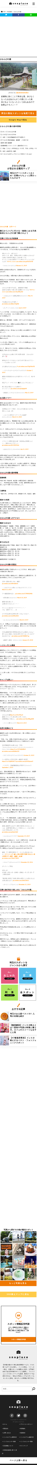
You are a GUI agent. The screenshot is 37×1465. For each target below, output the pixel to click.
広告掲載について (8, 1445)
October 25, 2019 (29, 755)
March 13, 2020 (17, 417)
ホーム (5, 1424)
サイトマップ (24, 1445)
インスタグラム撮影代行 (27, 1437)
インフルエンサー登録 (26, 1441)
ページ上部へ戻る (18, 1460)
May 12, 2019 (29, 392)
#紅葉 (20, 856)
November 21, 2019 (25, 884)
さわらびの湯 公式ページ (8, 226)
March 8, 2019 (24, 620)
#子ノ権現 (9, 856)
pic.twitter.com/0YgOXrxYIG (26, 366)
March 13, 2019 (7, 589)
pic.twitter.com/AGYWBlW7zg (20, 636)
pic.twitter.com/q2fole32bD (10, 832)
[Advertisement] (18, 36)
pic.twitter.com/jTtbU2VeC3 (21, 880)
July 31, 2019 (24, 449)
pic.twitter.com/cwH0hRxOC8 (10, 751)
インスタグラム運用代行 (10, 1437)
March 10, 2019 (22, 597)
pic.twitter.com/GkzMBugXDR (25, 719)
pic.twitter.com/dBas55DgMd (10, 304)
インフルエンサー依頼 (9, 1441)
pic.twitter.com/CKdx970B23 (10, 858)
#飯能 (15, 856)
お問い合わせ (7, 1432)
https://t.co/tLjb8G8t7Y (9, 761)
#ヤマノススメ (11, 261)
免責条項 (22, 1432)
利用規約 (22, 1428)
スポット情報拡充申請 (18, 1339)
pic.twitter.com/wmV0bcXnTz (10, 616)
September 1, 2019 (7, 767)
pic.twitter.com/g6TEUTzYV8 (25, 261)
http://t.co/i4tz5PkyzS (16, 715)
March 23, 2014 (22, 723)
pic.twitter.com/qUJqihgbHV (19, 388)
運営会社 (5, 1428)
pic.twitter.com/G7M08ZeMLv (23, 593)
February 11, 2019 (21, 265)
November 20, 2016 (27, 862)
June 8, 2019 (22, 308)
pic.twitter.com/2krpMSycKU (14, 292)
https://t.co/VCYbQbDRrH (18, 749)
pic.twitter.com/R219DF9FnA (10, 445)
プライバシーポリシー (26, 1424)
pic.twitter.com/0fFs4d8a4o (10, 583)
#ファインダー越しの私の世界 (14, 854)
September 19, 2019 (24, 836)
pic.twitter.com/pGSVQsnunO (24, 761)
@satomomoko (22, 93)
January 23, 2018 (28, 640)
